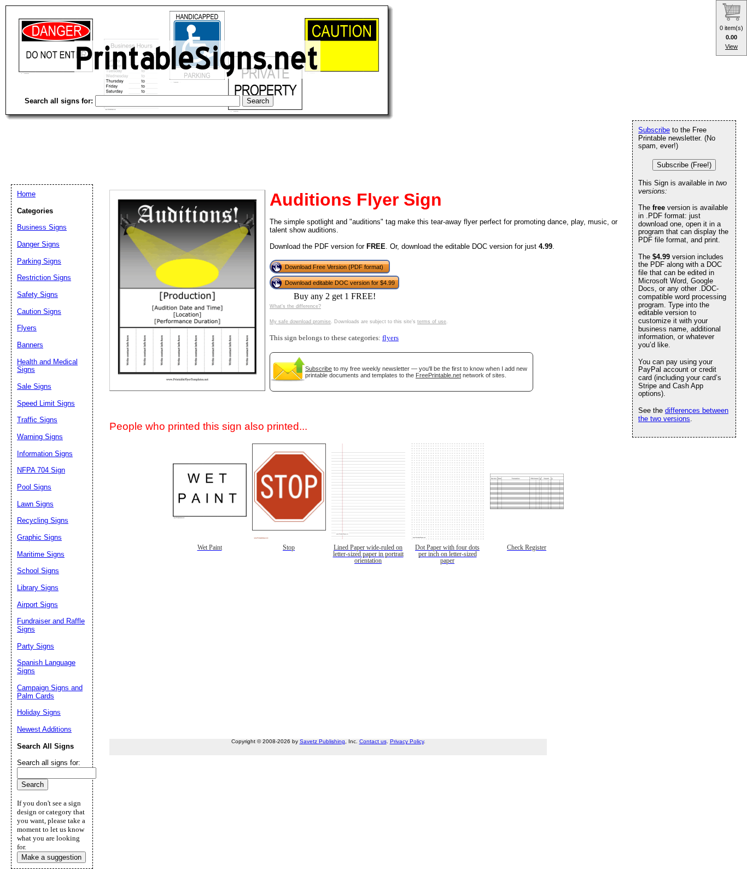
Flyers (27, 328)
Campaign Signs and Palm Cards (50, 692)
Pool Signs (34, 487)
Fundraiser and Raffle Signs (51, 625)
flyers (390, 338)
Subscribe (318, 368)
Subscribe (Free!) (684, 165)
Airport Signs (37, 604)
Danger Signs (38, 244)
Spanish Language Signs (46, 666)
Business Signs (42, 227)
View (731, 46)
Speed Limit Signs (46, 403)
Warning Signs (40, 437)
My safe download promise (300, 321)
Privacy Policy (407, 741)
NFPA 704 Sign (41, 470)
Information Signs (45, 454)
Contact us (373, 741)
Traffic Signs (37, 420)
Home (26, 194)
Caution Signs (39, 311)
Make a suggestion (51, 857)
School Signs (38, 571)
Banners (30, 345)
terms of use (431, 321)
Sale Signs (34, 386)
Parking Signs (39, 261)
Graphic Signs (39, 537)
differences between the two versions (683, 414)
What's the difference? (295, 306)
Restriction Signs (44, 277)
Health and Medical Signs (47, 366)
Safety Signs (37, 294)
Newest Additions (44, 729)
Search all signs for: (48, 763)
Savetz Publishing (322, 741)
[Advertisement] (204, 142)
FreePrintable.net (438, 375)
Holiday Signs (39, 712)
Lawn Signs (35, 504)
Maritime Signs (41, 554)
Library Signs (38, 588)
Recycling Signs (42, 520)
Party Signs (35, 646)
